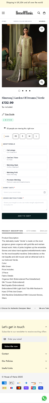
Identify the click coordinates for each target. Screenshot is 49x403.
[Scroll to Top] (44, 389)
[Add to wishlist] (42, 29)
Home (4, 21)
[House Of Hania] (24, 13)
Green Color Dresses (23, 21)
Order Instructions (13, 198)
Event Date (9, 188)
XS (16, 136)
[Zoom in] (42, 82)
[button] (44, 13)
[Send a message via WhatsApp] (44, 398)
